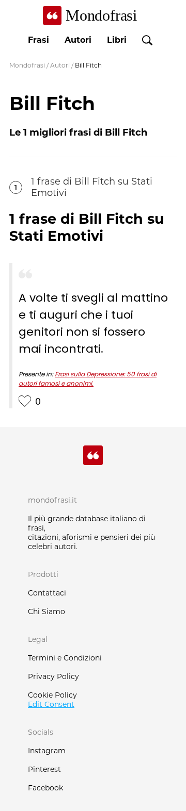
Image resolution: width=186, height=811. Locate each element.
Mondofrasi (27, 65)
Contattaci (47, 593)
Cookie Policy (52, 695)
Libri (117, 40)
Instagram (47, 750)
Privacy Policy (53, 676)
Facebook (45, 787)
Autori (78, 40)
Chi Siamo (46, 611)
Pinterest (44, 769)
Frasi (38, 40)
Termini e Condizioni (65, 658)
